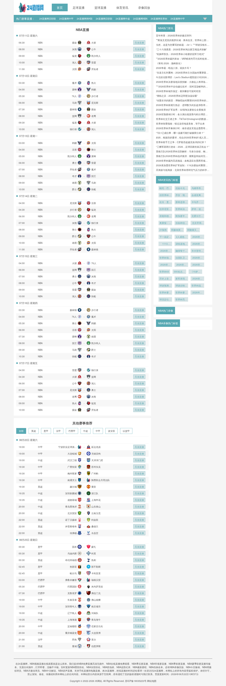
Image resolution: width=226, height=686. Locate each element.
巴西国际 (72, 586)
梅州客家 (72, 473)
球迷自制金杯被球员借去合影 (181, 286)
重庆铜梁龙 (71, 633)
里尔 (93, 639)
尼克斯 (94, 102)
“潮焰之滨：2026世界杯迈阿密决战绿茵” (177, 95)
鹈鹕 (93, 89)
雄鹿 (74, 182)
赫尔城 (73, 486)
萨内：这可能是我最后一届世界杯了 (197, 209)
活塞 (74, 149)
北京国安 (72, 513)
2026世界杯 (165, 265)
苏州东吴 (96, 466)
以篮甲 (126, 430)
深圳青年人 (71, 606)
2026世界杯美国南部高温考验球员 (165, 251)
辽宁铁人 (72, 613)
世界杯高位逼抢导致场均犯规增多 (181, 300)
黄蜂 (74, 89)
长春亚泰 (72, 599)
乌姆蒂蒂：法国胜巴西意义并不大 (197, 188)
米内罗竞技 (97, 586)
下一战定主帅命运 (165, 237)
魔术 (74, 82)
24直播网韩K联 (84, 18)
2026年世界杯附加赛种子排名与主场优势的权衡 (197, 293)
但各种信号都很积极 (181, 223)
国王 (93, 176)
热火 (93, 82)
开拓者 (94, 69)
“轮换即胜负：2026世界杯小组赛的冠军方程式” (180, 54)
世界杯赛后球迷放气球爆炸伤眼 (165, 293)
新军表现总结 (181, 279)
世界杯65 (164, 271)
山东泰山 (96, 506)
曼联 (93, 486)
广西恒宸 (72, 466)
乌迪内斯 (72, 553)
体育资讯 (122, 7)
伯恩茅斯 (96, 646)
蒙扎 (93, 546)
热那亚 (73, 566)
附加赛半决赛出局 (181, 216)
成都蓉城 (72, 500)
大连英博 (96, 633)
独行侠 (73, 129)
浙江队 (94, 493)
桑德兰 (94, 526)
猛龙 (74, 55)
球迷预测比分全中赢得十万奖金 (165, 286)
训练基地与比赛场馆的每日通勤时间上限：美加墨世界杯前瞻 (181, 244)
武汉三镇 (72, 460)
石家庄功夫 (97, 626)
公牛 (93, 49)
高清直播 (139, 42)
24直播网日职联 (47, 18)
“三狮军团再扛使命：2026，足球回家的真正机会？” (182, 146)
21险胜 (163, 229)
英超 (33, 430)
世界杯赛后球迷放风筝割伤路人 (181, 293)
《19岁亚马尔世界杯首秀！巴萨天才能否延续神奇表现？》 (195, 272)
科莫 (93, 553)
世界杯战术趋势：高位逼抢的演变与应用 (197, 286)
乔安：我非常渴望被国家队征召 (181, 195)
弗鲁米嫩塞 (71, 580)
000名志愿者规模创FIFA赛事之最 (179, 272)
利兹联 (94, 519)
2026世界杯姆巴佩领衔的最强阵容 (197, 258)
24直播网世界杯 (159, 18)
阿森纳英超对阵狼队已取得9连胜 (177, 230)
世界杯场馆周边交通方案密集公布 (165, 258)
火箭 (93, 42)
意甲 (46, 430)
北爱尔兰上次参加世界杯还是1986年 (197, 216)
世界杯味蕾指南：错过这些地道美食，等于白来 (180, 123)
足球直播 (79, 7)
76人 (74, 96)
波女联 (111, 430)
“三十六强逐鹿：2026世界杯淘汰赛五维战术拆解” (181, 49)
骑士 (93, 149)
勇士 (74, 162)
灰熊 (74, 49)
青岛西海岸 (71, 506)
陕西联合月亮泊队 (100, 480)
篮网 (74, 116)
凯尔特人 (96, 55)
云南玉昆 (96, 513)
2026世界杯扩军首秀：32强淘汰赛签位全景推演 (181, 109)
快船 (93, 189)
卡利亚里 (96, 573)
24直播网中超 (123, 18)
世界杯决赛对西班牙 (181, 209)
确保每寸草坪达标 (181, 251)
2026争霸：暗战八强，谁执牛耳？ (173, 68)
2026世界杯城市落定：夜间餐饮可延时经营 (178, 91)
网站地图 (151, 681)
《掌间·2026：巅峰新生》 (169, 63)
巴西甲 (71, 430)
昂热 (74, 639)
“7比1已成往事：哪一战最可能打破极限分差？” (180, 132)
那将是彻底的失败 (181, 202)
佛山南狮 (96, 599)
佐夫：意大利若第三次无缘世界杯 (165, 202)
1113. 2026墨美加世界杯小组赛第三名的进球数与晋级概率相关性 (165, 244)
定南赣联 (72, 626)
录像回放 (144, 7)
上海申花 (96, 500)
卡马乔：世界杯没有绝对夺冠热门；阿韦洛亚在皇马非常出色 (197, 202)
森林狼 (73, 109)
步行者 (94, 96)
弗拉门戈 (96, 593)
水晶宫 (94, 533)
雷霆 (93, 62)
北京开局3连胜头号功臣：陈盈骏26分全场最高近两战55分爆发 (197, 223)
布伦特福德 (71, 560)
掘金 (74, 42)
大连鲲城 (72, 453)
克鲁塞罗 (72, 593)
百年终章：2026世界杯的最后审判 (173, 35)
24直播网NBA (140, 18)
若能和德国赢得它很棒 (165, 216)
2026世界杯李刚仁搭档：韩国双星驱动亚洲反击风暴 (197, 237)
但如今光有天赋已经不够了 (181, 188)
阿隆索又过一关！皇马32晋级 (193, 230)
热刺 (93, 560)
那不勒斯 (96, 566)
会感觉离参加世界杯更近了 (197, 195)
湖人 (74, 62)
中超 (85, 430)
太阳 (74, 69)
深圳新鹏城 (71, 493)
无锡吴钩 (96, 453)
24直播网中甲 (66, 18)
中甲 (98, 430)
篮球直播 (100, 7)
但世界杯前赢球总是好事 (165, 195)
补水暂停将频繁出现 (197, 251)
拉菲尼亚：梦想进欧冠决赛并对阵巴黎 (165, 209)
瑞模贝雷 (96, 580)
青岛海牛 (96, 619)
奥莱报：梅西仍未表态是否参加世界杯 (165, 223)
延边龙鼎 (96, 447)
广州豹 (94, 473)
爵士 (74, 189)
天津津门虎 (97, 460)
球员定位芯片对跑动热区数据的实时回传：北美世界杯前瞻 (165, 300)
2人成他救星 (181, 237)
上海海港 (72, 619)
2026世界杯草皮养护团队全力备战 (197, 244)
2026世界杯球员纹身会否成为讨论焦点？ (181, 265)
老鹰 (93, 116)
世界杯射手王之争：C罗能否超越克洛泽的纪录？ (181, 142)
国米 (74, 546)
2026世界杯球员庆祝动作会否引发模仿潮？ (197, 265)
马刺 (74, 102)
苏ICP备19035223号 (135, 681)
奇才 (74, 176)
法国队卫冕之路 (181, 258)
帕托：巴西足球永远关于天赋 (165, 188)
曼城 (74, 646)
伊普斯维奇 (71, 526)
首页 (60, 7)
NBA (40, 42)
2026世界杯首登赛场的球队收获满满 (197, 279)
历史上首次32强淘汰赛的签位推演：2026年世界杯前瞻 (165, 279)
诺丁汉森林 (71, 519)
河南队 (94, 613)
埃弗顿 (73, 533)
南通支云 (72, 480)
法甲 (58, 430)
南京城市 (96, 606)
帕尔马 (73, 573)
